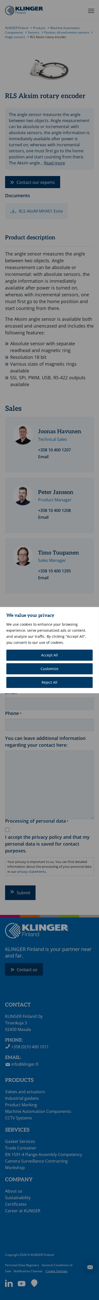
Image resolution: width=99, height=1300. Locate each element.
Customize (49, 668)
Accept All (49, 655)
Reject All (49, 682)
